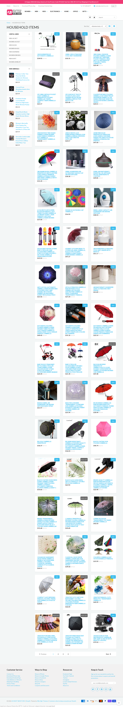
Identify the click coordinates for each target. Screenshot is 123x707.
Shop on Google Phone (42, 676)
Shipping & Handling (13, 681)
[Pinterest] (102, 689)
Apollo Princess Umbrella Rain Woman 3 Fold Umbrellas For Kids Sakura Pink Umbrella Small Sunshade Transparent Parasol (75, 291)
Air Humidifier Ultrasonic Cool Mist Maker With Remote (103, 250)
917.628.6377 (87, 6)
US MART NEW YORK (18, 701)
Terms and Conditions (13, 685)
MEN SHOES (13, 45)
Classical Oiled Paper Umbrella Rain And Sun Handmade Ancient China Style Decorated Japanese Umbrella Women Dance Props (75, 561)
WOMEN (27, 11)
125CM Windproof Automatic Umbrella (45, 55)
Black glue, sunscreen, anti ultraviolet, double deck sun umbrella (75, 481)
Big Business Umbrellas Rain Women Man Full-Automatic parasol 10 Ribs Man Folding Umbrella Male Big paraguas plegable (103, 406)
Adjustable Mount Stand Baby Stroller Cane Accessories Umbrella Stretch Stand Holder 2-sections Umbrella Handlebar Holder (47, 252)
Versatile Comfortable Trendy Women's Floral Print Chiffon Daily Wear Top (23, 139)
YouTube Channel (68, 676)
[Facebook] (97, 689)
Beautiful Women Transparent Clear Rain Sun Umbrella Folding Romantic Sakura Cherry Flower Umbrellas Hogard (75, 406)
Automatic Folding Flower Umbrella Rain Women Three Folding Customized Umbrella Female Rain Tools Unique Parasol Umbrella (47, 329)
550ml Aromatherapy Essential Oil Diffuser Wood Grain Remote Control (101, 174)
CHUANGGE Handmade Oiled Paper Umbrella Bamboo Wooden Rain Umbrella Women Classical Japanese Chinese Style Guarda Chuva (45, 561)
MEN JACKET (13, 38)
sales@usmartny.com (102, 6)
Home (8, 6)
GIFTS (84, 11)
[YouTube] (110, 689)
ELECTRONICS (55, 11)
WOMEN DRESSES (14, 55)
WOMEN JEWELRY (15, 62)
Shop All (37, 683)
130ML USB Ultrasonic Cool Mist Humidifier (73, 55)
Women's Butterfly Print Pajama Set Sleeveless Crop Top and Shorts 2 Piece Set (23, 126)
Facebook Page (67, 674)
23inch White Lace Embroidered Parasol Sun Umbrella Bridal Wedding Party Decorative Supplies (75, 136)
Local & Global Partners (70, 681)
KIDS (44, 11)
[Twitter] (93, 689)
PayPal (65, 683)
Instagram (66, 680)
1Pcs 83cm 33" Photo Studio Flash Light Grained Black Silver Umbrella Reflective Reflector (73, 97)
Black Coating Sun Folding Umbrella (100, 442)
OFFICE (75, 11)
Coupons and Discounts (42, 685)
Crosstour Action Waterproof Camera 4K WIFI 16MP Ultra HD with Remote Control (102, 638)
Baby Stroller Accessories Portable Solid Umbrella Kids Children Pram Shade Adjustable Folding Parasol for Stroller (73, 368)
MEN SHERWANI (14, 52)
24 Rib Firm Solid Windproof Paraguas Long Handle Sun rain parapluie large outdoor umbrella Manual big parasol (103, 136)
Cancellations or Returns (14, 680)
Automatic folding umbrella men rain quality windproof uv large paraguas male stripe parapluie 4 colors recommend (75, 329)
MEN (36, 11)
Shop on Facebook (40, 678)
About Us (16, 6)
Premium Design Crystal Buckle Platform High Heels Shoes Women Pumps (22, 101)
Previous (43, 654)
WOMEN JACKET (14, 42)
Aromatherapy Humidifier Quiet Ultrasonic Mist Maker (103, 288)
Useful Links (14, 34)
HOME (66, 11)
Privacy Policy (11, 683)
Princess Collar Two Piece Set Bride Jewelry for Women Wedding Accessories (23, 77)
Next (107, 654)
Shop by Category (40, 681)
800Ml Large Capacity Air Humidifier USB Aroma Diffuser (102, 211)
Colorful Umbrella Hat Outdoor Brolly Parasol (103, 558)
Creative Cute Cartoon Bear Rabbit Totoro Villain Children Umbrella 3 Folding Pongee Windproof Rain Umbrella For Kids (75, 601)
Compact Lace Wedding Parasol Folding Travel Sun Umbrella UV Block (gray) (46, 599)
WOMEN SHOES (14, 48)
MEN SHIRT (12, 58)
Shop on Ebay (39, 680)
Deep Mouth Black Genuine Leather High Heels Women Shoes (23, 114)
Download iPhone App (28, 6)
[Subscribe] (114, 683)
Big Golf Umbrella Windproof (44, 442)
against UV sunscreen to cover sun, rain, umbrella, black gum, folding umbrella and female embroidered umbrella (75, 252)
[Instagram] (106, 689)
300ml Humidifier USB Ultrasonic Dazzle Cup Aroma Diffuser (74, 173)
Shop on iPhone (39, 674)
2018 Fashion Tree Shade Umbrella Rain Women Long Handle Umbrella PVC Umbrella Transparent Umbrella (46, 136)
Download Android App (45, 6)
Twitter (65, 678)
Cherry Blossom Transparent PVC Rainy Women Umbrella (102, 520)
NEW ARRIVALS (14, 69)
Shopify (28, 701)
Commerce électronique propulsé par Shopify (62, 701)
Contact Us (10, 674)
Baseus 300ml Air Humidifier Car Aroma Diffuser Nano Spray (45, 404)
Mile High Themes (42, 701)
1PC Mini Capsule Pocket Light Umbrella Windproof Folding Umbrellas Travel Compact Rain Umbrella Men (46, 98)
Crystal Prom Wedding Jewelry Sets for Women (23, 89)
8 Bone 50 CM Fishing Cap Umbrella (74, 210)
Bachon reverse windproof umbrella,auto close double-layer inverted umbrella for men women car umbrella (103, 368)
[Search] (114, 17)
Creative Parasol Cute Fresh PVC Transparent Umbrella (102, 598)
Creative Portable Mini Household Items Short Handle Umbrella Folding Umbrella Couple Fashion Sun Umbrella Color (47, 639)
